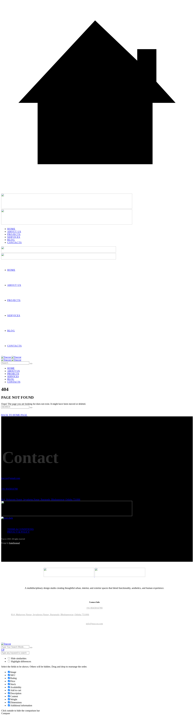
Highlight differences (20, 661)
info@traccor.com (94, 623)
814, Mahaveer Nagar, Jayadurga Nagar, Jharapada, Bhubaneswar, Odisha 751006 (40, 499)
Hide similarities (18, 658)
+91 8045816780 (9, 489)
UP (2, 649)
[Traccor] (11, 357)
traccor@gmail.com (10, 478)
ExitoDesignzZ (14, 543)
